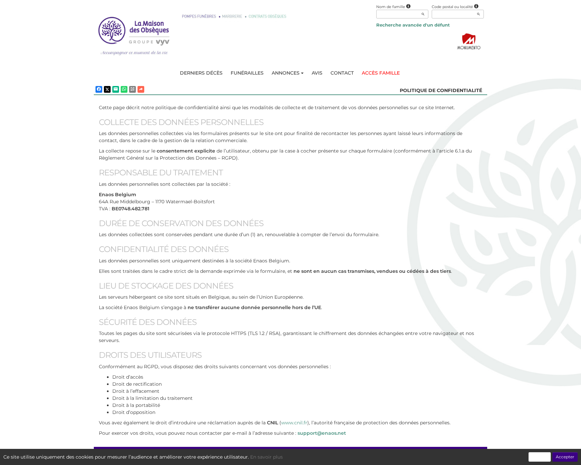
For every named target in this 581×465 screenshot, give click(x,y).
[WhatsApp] (124, 89)
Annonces (286, 73)
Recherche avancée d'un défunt (413, 25)
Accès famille (381, 73)
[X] (107, 89)
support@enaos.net (322, 433)
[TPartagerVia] (141, 89)
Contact (342, 73)
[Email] (115, 89)
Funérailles (247, 73)
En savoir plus (266, 457)
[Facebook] (98, 89)
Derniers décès (201, 73)
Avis (317, 73)
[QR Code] (132, 89)
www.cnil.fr (294, 423)
